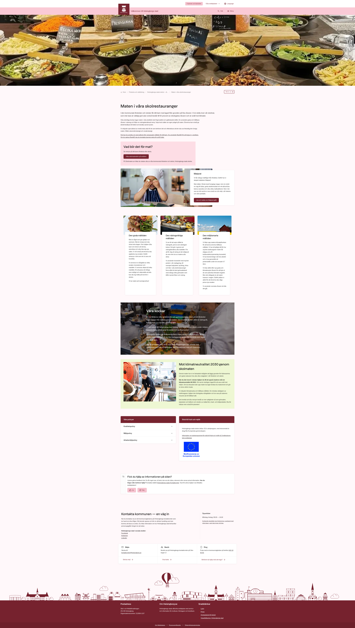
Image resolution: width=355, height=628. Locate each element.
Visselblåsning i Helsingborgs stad (212, 618)
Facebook (124, 533)
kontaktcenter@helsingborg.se (131, 552)
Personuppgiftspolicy (175, 625)
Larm (202, 608)
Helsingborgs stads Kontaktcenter (168, 483)
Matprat (197, 173)
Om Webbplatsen (160, 625)
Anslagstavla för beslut (208, 615)
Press (202, 612)
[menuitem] (194, 4)
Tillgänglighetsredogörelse (192, 625)
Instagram (124, 535)
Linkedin (124, 538)
